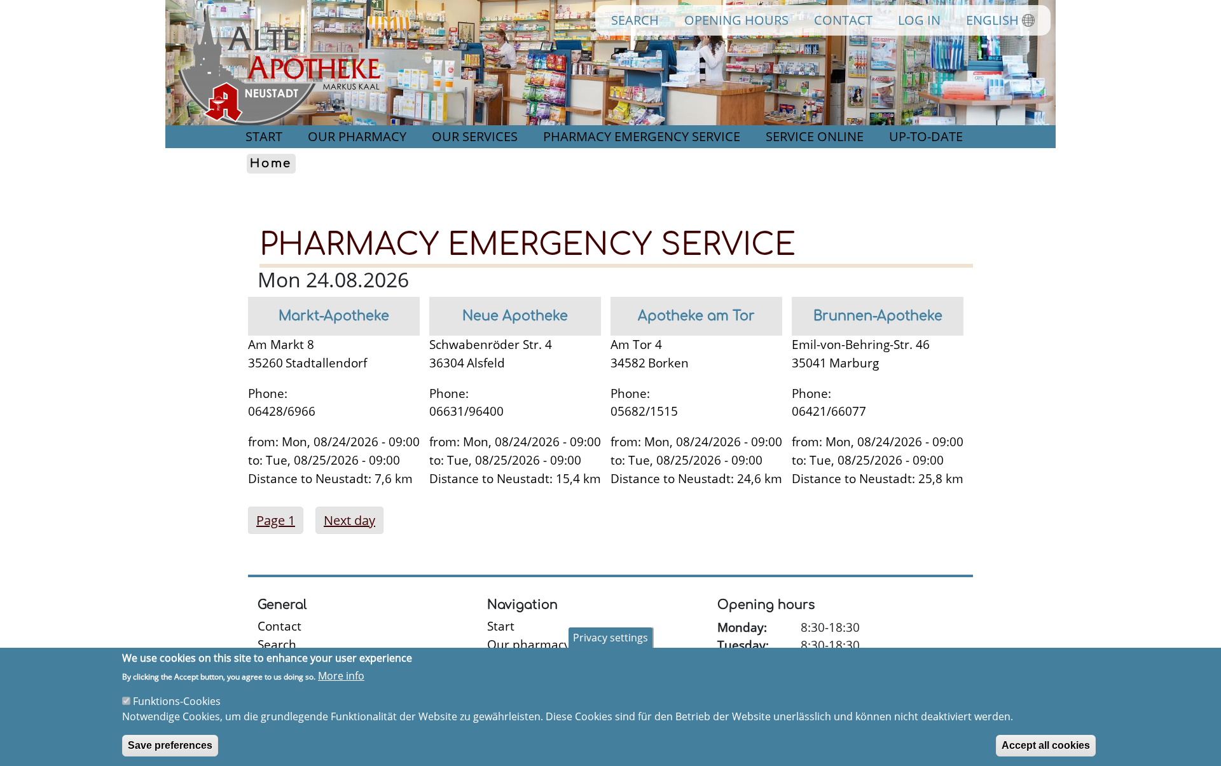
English (992, 20)
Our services (475, 136)
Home (271, 164)
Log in (919, 20)
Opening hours (736, 20)
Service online (815, 136)
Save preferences (170, 744)
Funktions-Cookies (177, 701)
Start (263, 136)
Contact (843, 20)
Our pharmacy (357, 136)
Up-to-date (926, 136)
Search (635, 20)
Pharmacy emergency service (641, 136)
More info (341, 676)
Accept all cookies (1046, 744)
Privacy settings (610, 638)
